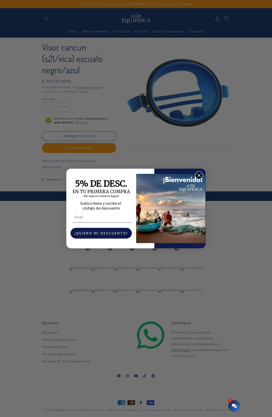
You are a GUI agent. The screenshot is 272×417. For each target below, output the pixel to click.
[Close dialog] (199, 175)
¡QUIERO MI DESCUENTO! (101, 233)
